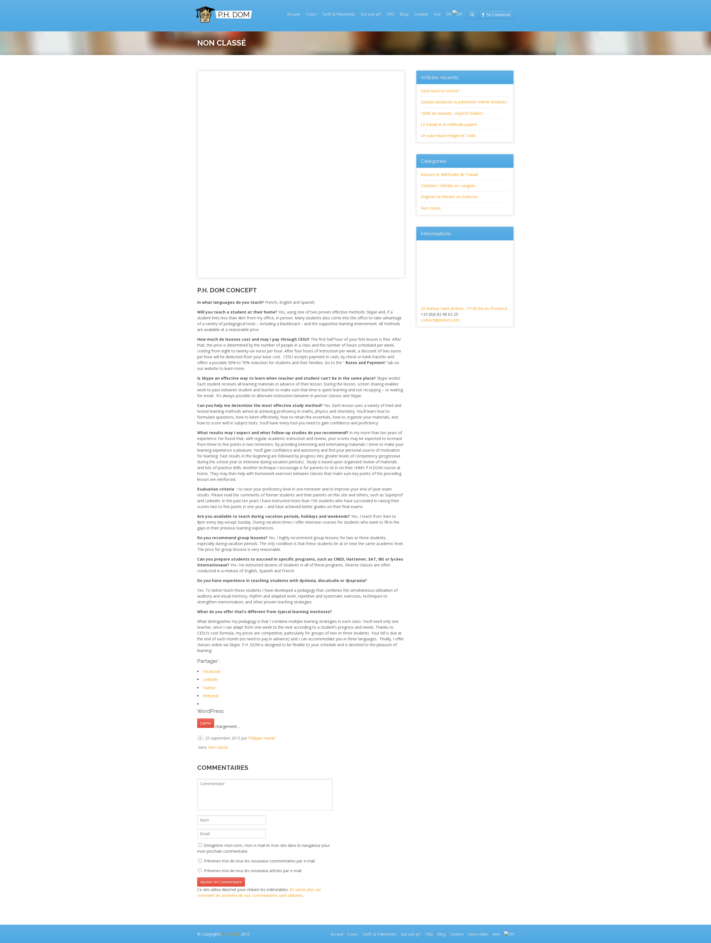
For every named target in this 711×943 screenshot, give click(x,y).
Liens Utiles (478, 934)
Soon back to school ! (440, 90)
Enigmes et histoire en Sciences (449, 196)
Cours (311, 14)
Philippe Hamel (261, 738)
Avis (437, 14)
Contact (421, 14)
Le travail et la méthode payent (449, 124)
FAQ (390, 14)
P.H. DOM (231, 934)
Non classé (218, 747)
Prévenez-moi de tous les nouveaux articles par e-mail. (253, 870)
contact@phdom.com (440, 320)
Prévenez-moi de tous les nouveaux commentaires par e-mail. (260, 861)
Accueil (293, 14)
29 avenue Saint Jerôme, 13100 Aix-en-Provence (464, 308)
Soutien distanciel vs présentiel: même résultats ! (464, 101)
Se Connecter (499, 14)
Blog (404, 14)
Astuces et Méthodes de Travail (449, 174)
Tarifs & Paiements (338, 14)
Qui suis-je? (370, 14)
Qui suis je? (411, 934)
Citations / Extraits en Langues (448, 185)
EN (449, 14)
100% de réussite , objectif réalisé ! (452, 113)
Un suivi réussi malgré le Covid (448, 135)
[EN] (509, 934)
